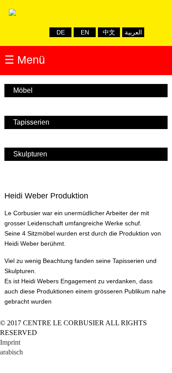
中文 (109, 32)
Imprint (10, 342)
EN (85, 32)
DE (60, 32)
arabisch (11, 352)
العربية (133, 32)
